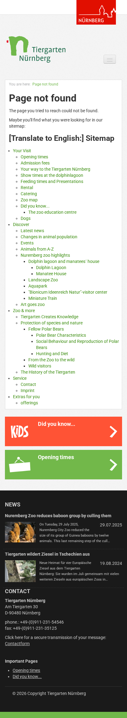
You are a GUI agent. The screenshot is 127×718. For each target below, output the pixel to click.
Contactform (17, 643)
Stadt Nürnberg (96, 12)
